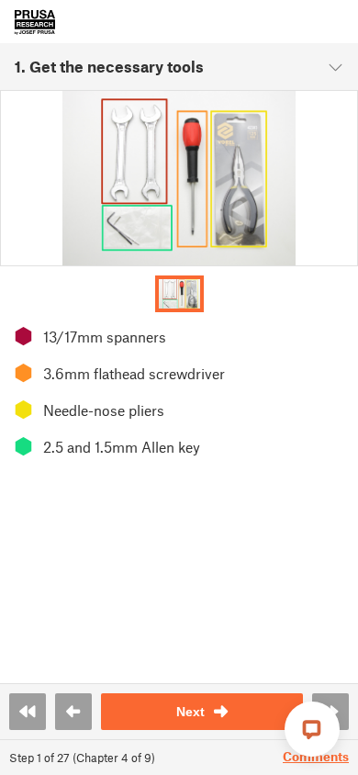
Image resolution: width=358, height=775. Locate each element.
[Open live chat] (312, 729)
